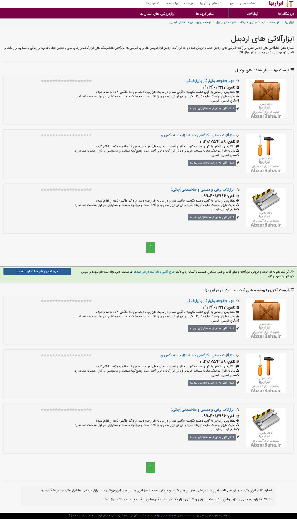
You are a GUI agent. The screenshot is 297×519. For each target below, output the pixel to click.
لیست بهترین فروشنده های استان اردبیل (240, 22)
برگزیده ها (172, 3)
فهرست (189, 3)
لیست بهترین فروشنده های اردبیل (190, 22)
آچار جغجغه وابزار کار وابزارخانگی (209, 81)
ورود (231, 3)
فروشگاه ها (286, 14)
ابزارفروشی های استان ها (157, 14)
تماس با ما (152, 3)
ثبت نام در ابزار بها (210, 3)
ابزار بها (289, 22)
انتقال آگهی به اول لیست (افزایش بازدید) (212, 108)
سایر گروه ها (205, 14)
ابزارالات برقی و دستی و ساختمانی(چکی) (202, 190)
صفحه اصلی (247, 3)
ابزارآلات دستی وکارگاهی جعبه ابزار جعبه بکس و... (196, 135)
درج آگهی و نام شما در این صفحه (153, 272)
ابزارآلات (252, 14)
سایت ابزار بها (164, 515)
